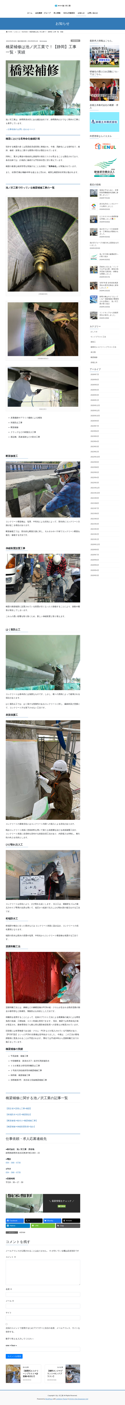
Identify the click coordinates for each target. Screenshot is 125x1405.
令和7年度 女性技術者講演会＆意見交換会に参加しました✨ (108, 285)
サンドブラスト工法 (98, 337)
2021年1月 (95, 539)
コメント (11, 1257)
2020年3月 (95, 575)
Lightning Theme (61, 1399)
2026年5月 (95, 385)
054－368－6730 (13, 1163)
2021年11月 (95, 488)
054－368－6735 (13, 1172)
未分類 (93, 352)
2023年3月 (95, 446)
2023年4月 (95, 441)
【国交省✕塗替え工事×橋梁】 (19, 1108)
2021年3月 (95, 529)
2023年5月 (95, 436)
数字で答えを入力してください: (20, 1339)
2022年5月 (95, 472)
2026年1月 (95, 400)
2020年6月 (95, 560)
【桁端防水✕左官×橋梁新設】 (19, 1114)
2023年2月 (95, 452)
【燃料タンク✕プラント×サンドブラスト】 (54, 1373)
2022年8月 (95, 467)
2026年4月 (95, 390)
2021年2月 (95, 534)
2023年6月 (95, 431)
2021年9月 (95, 498)
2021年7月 (95, 508)
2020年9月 (95, 550)
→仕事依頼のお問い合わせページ (20, 129)
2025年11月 (95, 411)
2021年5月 (95, 519)
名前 (9, 1289)
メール (10, 1301)
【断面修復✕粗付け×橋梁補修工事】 (22, 1121)
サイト (9, 1313)
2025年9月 (95, 421)
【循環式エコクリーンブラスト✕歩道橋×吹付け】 (30, 1373)
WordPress (49, 1399)
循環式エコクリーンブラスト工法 (103, 347)
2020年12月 (95, 544)
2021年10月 (95, 493)
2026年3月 (95, 395)
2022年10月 (95, 457)
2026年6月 (95, 380)
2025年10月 (95, 416)
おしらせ (94, 332)
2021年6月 (95, 513)
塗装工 (93, 342)
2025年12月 (95, 405)
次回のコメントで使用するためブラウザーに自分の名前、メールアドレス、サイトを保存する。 (43, 1330)
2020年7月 (95, 555)
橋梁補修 (75, 41)
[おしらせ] (13, 1374)
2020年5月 (95, 565)
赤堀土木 (94, 362)
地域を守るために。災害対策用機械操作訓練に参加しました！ (108, 192)
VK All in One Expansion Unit (78, 1399)
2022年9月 (95, 462)
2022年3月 (95, 483)
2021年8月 (95, 503)
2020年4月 (95, 570)
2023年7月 (95, 426)
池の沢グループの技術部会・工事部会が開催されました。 (108, 231)
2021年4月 (95, 524)
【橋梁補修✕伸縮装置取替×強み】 (21, 1127)
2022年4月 (95, 477)
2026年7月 (95, 374)
